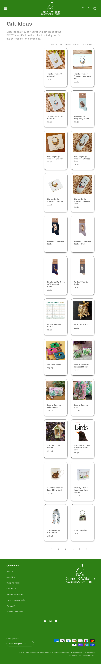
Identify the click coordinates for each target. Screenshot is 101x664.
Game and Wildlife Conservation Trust (39, 652)
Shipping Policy (13, 583)
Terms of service (74, 655)
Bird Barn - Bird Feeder (54, 446)
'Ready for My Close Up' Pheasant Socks (56, 284)
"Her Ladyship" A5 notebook (55, 75)
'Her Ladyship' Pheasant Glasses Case (82, 159)
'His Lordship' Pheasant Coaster (55, 200)
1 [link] (51, 549)
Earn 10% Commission (16, 600)
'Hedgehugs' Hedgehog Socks (81, 117)
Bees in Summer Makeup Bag (54, 406)
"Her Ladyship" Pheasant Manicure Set (82, 76)
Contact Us (11, 589)
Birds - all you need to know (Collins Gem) (82, 447)
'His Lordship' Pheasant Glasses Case (82, 201)
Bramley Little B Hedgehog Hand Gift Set (81, 490)
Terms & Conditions (15, 612)
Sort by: (54, 44)
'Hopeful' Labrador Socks (55, 243)
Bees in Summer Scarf (81, 406)
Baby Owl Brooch (81, 324)
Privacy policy (89, 652)
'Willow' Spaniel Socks (81, 283)
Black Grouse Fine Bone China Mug (55, 489)
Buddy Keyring (80, 530)
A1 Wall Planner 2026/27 (54, 325)
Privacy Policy (13, 606)
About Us (11, 577)
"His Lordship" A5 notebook (55, 117)
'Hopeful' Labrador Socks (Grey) (82, 243)
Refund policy (76, 652)
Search (10, 571)
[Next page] (87, 549)
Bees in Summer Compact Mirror (81, 366)
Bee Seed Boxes (54, 365)
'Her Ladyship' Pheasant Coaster (55, 158)
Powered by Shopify (61, 652)
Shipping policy (88, 655)
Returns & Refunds (15, 594)
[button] (5, 8)
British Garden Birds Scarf (53, 531)
